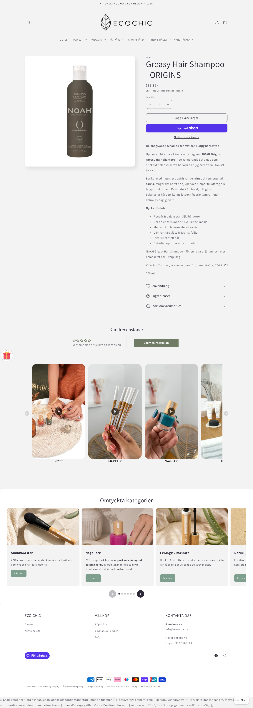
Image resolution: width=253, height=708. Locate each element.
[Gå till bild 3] (125, 594)
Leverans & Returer (106, 630)
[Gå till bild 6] (134, 594)
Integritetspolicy (95, 686)
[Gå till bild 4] (128, 594)
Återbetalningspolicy (73, 686)
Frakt (161, 90)
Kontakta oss (32, 630)
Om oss (29, 624)
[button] (29, 22)
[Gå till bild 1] (119, 594)
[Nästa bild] (140, 594)
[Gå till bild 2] (122, 594)
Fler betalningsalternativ (186, 137)
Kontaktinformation (151, 686)
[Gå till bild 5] (131, 594)
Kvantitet (151, 97)
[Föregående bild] (112, 594)
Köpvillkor (101, 624)
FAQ (97, 637)
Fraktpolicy (131, 686)
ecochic (36, 686)
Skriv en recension (156, 343)
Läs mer (19, 573)
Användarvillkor (115, 686)
